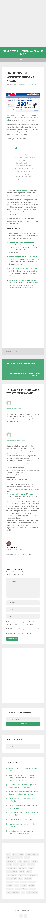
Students (32, 889)
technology (16, 892)
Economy (26, 861)
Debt (19, 861)
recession (32, 882)
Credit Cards (11, 861)
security (23, 885)
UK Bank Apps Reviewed (18, 233)
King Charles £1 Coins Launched (20, 819)
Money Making (11, 875)
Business (35, 854)
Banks (28, 854)
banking (14, 352)
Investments (22, 868)
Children (10, 858)
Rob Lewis (26, 85)
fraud (9, 865)
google (23, 865)
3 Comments (34, 85)
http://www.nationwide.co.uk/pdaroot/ (20, 494)
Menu (23, 60)
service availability (22, 190)
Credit (27, 858)
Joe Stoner (11, 547)
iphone (31, 868)
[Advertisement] (23, 24)
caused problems (28, 200)
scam (16, 885)
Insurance (31, 865)
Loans (15, 871)
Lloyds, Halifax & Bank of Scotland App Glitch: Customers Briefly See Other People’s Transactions (22, 777)
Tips (23, 892)
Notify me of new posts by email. (20, 633)
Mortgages (33, 875)
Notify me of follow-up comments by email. (23, 629)
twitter (35, 892)
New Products (11, 878)
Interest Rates (11, 868)
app (8, 854)
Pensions (10, 882)
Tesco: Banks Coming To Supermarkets (23, 280)
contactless (18, 858)
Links (8, 871)
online (20, 878)
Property (23, 882)
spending (10, 889)
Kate (8, 407)
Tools (28, 892)
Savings (9, 885)
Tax (8, 892)
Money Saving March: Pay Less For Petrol (24, 257)
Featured (34, 861)
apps (14, 854)
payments (28, 878)
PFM (17, 882)
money (29, 871)
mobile (22, 871)
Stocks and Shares (21, 889)
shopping (31, 885)
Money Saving (23, 875)
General (16, 865)
